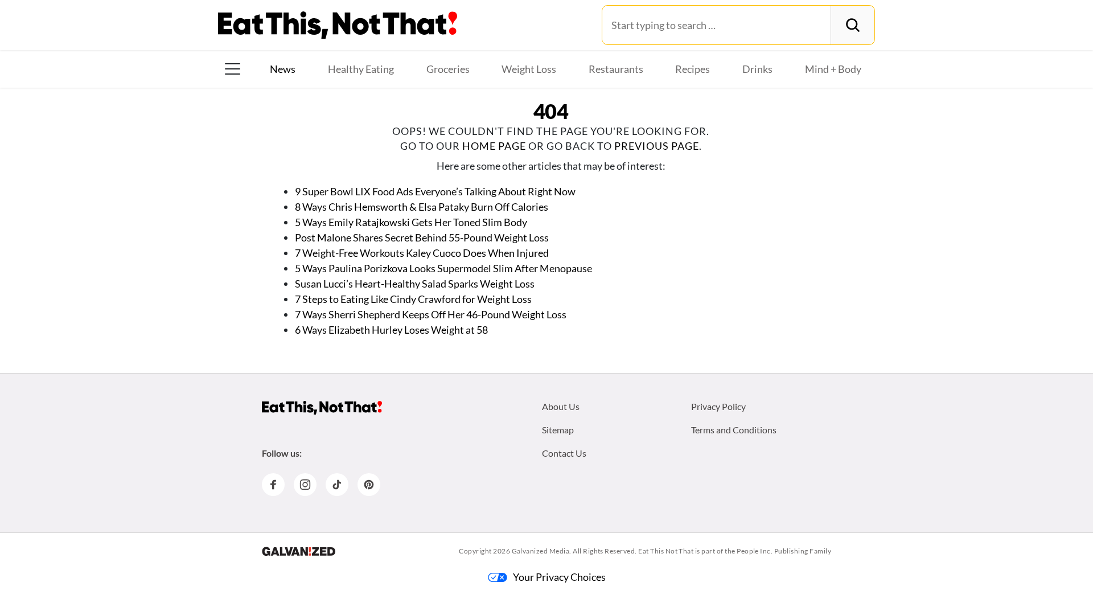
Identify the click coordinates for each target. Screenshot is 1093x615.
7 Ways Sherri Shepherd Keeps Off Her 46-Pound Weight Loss (430, 314)
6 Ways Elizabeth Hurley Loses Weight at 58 (391, 329)
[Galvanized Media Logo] (298, 551)
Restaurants (616, 69)
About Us (561, 406)
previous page (656, 146)
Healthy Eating (361, 69)
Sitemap (558, 429)
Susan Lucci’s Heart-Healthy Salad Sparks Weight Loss (415, 283)
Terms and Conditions (733, 429)
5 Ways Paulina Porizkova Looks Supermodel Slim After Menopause (443, 268)
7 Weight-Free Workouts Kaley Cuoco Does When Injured (422, 253)
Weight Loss (529, 69)
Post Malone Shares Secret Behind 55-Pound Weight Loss (422, 237)
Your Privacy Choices (559, 577)
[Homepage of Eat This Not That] (322, 407)
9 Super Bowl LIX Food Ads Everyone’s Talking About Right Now (435, 191)
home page (494, 146)
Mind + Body (833, 69)
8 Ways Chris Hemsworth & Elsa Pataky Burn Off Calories (421, 206)
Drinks (757, 69)
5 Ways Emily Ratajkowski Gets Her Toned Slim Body (411, 222)
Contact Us (564, 453)
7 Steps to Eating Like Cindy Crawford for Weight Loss (413, 299)
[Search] (852, 25)
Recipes (692, 69)
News (282, 69)
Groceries (448, 69)
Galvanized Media (541, 551)
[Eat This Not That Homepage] (337, 25)
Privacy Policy (718, 406)
